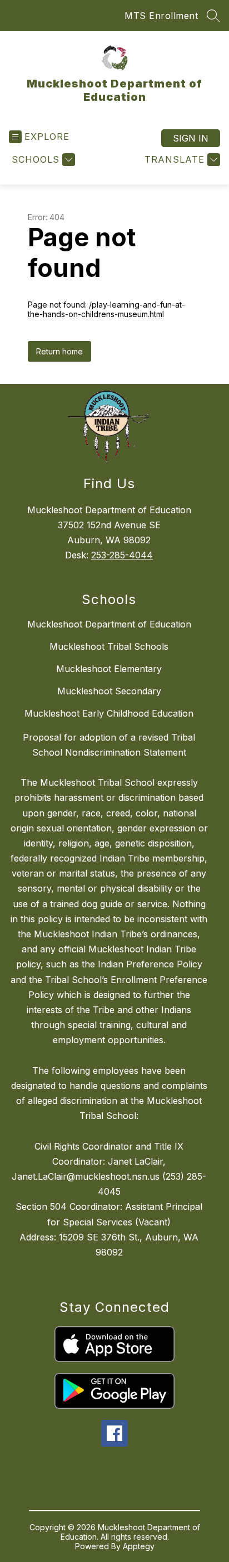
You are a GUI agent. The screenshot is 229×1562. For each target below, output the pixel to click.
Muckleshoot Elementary (109, 668)
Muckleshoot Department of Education (109, 624)
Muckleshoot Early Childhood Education (108, 713)
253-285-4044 (122, 555)
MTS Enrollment (161, 15)
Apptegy (139, 1546)
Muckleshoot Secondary (109, 691)
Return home (59, 351)
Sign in (190, 138)
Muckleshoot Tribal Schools (108, 646)
